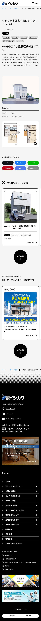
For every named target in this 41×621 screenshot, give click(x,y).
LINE (33, 163)
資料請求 (28, 615)
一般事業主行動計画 (10, 559)
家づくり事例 (13, 8)
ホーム (4, 8)
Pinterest (8, 168)
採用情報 (8, 539)
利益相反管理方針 (10, 569)
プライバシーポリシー (13, 544)
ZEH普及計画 (8, 555)
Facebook (20, 163)
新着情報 (8, 529)
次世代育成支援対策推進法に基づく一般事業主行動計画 (20, 562)
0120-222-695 (18, 428)
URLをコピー (33, 168)
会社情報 (8, 534)
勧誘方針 (7, 566)
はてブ (20, 168)
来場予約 (12, 615)
